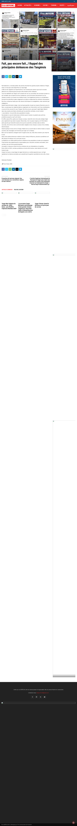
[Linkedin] (13, 76)
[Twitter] (6, 76)
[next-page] (5, 215)
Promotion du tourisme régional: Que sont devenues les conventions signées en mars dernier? (13, 180)
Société (62, 5)
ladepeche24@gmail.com (43, 692)
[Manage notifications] (73, 823)
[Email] (16, 76)
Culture (45, 5)
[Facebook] (3, 76)
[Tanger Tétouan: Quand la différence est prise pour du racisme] (42, 197)
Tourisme (53, 5)
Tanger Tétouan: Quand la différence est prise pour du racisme (42, 205)
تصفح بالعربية (70, 5)
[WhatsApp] (10, 76)
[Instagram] (36, 696)
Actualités (27, 5)
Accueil (20, 5)
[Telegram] (20, 76)
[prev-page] (3, 215)
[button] (74, 1)
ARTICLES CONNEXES (7, 189)
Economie (37, 5)
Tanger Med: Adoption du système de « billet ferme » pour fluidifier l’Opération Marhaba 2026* (9, 206)
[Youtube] (44, 697)
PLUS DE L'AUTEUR (18, 189)
